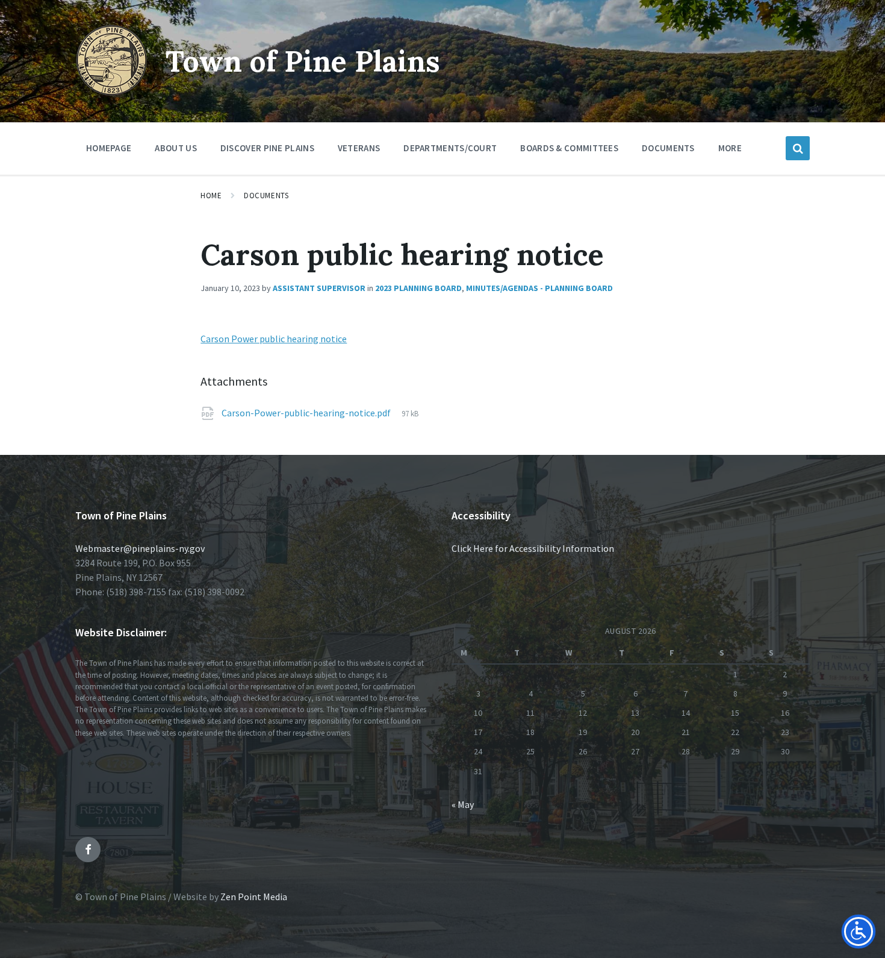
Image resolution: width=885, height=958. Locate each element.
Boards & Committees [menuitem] (569, 148)
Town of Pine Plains (303, 61)
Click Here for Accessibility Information (533, 548)
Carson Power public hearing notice (273, 339)
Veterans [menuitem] (359, 148)
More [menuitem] (730, 148)
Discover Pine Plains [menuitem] (267, 148)
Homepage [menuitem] (108, 148)
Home (211, 195)
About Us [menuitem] (175, 148)
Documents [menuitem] (668, 148)
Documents (266, 195)
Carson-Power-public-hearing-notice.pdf (307, 413)
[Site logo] (111, 93)
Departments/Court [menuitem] (450, 148)
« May (463, 804)
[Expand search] (798, 148)
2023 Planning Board (418, 288)
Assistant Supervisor (319, 288)
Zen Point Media (253, 897)
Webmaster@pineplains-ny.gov (140, 548)
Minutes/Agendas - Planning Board (539, 288)
